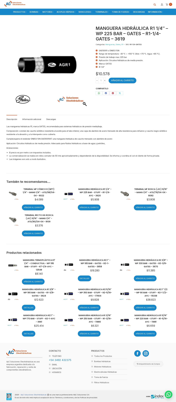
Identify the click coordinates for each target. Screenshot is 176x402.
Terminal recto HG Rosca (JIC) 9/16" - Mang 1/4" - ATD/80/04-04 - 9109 (39, 218)
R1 (122, 44)
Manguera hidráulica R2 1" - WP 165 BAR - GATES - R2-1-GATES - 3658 (94, 263)
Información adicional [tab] (31, 119)
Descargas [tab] (51, 119)
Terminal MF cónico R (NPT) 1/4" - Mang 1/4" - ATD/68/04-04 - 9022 (39, 192)
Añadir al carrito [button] (33, 207)
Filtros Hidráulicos (101, 382)
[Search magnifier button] (155, 4)
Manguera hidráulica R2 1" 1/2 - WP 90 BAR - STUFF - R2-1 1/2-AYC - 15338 (150, 292)
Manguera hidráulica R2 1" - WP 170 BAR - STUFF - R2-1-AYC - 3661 (39, 318)
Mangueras (110, 44)
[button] (168, 394)
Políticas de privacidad (88, 398)
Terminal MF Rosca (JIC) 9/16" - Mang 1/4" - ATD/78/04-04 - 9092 (150, 192)
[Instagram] (146, 353)
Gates (118, 44)
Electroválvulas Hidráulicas (105, 372)
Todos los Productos (103, 356)
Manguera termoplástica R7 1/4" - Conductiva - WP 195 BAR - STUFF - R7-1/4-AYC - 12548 (39, 265)
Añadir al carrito (122, 80)
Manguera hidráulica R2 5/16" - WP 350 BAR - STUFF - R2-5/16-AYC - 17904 (95, 292)
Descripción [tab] (11, 119)
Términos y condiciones (64, 398)
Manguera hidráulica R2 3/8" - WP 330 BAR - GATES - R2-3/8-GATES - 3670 (151, 263)
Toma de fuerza (101, 377)
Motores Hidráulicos (102, 367)
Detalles (84, 278)
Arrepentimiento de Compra (149, 364)
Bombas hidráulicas (102, 361)
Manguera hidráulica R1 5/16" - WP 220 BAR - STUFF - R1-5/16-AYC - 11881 (151, 318)
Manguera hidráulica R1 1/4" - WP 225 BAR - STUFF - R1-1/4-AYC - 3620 (94, 192)
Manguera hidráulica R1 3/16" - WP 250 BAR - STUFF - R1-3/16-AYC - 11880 (95, 318)
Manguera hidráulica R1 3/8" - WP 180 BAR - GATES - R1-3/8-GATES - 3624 (39, 292)
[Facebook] (137, 353)
